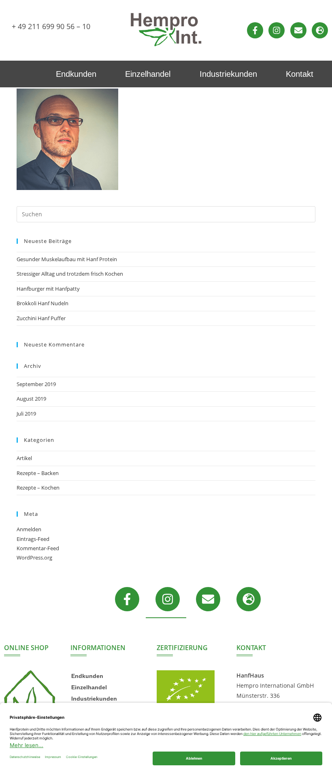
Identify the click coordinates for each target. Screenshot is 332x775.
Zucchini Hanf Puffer (41, 318)
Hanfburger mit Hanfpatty (48, 288)
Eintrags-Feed (33, 539)
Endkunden (76, 74)
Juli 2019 (26, 413)
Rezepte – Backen (38, 473)
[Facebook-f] (255, 30)
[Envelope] (298, 30)
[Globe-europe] (320, 30)
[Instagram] (276, 30)
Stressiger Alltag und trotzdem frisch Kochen (70, 273)
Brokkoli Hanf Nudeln (42, 303)
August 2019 (31, 398)
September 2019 (36, 384)
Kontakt (299, 74)
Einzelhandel (147, 74)
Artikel (24, 458)
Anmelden (29, 529)
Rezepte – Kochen (38, 487)
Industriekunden (228, 74)
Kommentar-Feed (38, 548)
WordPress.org (34, 557)
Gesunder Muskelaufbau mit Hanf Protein (67, 259)
